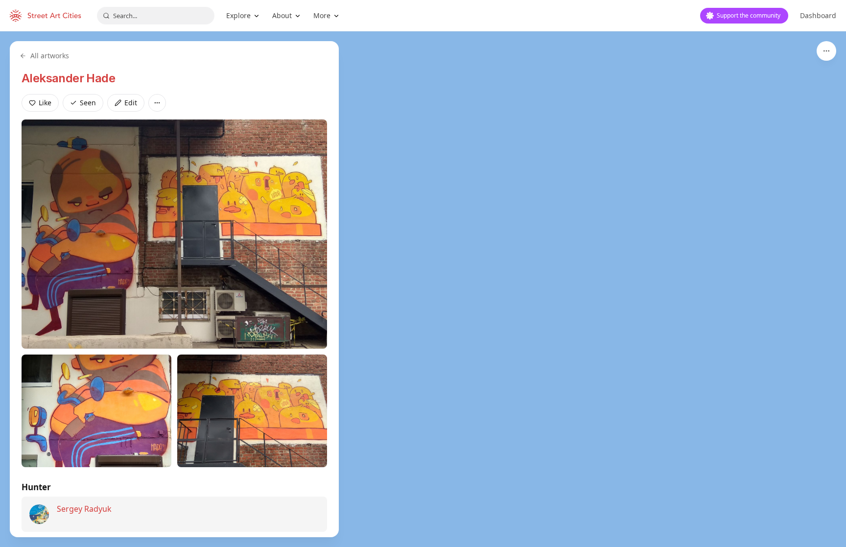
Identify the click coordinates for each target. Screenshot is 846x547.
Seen (88, 102)
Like (45, 102)
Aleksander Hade (68, 78)
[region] (423, 289)
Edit (130, 102)
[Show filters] (826, 51)
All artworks (49, 55)
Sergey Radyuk (84, 508)
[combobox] (155, 15)
